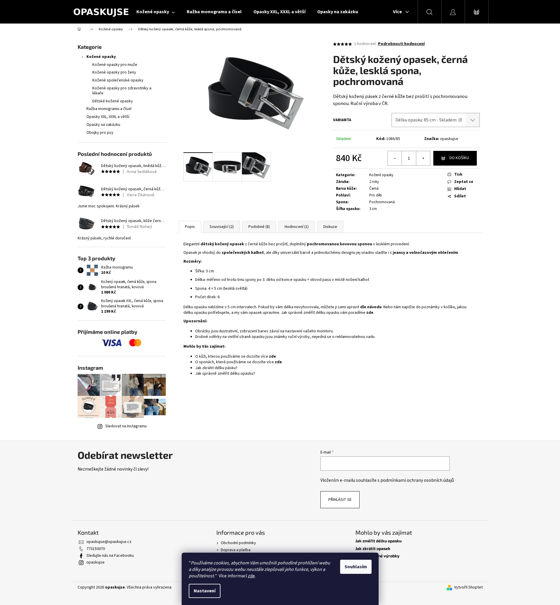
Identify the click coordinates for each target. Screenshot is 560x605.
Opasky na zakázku (103, 125)
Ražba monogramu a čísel (108, 109)
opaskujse (449, 139)
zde (251, 576)
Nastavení (204, 591)
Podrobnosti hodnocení (401, 44)
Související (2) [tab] (222, 227)
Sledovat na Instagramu (126, 426)
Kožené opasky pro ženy (114, 72)
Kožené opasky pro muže (114, 65)
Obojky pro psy (99, 133)
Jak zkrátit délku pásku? (216, 368)
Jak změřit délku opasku (378, 541)
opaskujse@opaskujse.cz (108, 542)
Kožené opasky (101, 57)
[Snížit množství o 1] (395, 158)
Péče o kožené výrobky (377, 556)
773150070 (95, 549)
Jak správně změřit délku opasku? (225, 373)
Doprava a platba (235, 550)
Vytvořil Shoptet (468, 587)
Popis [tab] (190, 227)
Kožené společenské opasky (117, 80)
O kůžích (363, 563)
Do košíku (459, 158)
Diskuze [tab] (330, 227)
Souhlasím (356, 567)
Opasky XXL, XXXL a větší (107, 117)
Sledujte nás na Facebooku (110, 556)
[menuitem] (156, 12)
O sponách (365, 571)
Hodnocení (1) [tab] (297, 227)
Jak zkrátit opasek (372, 548)
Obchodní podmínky (238, 543)
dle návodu (371, 307)
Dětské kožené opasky (112, 101)
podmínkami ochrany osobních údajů (417, 480)
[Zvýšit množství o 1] (423, 158)
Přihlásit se (340, 500)
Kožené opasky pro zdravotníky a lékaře (121, 90)
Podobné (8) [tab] (259, 227)
